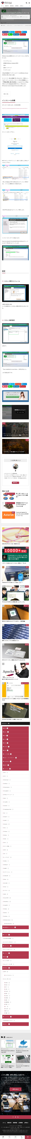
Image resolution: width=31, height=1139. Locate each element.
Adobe (6, 860)
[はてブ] (24, 32)
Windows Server (16, 16)
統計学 (6, 765)
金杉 (7, 1000)
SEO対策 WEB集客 (8, 938)
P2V (5, 772)
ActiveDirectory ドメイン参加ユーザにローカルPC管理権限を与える (15, 699)
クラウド (7, 890)
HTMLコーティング (8, 794)
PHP (6, 849)
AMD (6, 750)
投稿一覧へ (15, 482)
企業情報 (16, 5)
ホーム (2, 5)
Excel (6, 886)
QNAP (6, 820)
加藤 (27, 586)
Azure (6, 731)
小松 (7, 989)
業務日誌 (7, 967)
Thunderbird (7, 761)
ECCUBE (6, 883)
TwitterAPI (7, 875)
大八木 (7, 1008)
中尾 (7, 1004)
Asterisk (6, 805)
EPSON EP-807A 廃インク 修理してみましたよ (12, 719)
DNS (5, 798)
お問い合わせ (15, 1089)
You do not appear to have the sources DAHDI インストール (22, 514)
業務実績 (11, 5)
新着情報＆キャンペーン (10, 927)
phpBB (6, 868)
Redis (6, 838)
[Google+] (18, 32)
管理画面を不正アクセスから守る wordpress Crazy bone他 (22, 504)
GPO (6, 742)
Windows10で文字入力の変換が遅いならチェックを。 (13, 601)
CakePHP (6, 905)
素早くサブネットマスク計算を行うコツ (10, 640)
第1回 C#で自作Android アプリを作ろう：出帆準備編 (13, 621)
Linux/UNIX (7, 897)
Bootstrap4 (7, 779)
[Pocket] (5, 34)
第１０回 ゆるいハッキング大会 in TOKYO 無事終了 (22, 495)
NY (6, 987)
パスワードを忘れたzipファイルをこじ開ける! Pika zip (14, 563)
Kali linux (6, 783)
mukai (7, 995)
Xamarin (26, 605)
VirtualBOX (7, 790)
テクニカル (7, 768)
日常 (6, 971)
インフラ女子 (7, 960)
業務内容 (7, 5)
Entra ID (6, 746)
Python (6, 835)
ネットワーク (7, 1016)
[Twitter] (12, 32)
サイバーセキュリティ (7, 16)
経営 (6, 728)
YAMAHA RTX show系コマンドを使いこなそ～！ (12, 582)
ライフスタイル (9, 975)
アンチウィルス (24, 16)
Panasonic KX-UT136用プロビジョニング (22, 1066)
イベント (7, 931)
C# (5, 853)
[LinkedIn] (16, 34)
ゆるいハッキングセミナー (10, 757)
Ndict (7, 982)
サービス (7, 934)
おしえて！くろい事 (9, 964)
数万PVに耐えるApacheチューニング (10, 679)
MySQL (6, 908)
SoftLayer (7, 864)
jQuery (6, 912)
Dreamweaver (7, 787)
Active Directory (25, 683)
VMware (6, 831)
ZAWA (7, 997)
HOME (3, 25)
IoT (5, 813)
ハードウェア (7, 857)
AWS (6, 894)
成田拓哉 (8, 1002)
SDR (5, 735)
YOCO (7, 991)
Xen (5, 827)
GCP (6, 739)
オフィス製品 (7, 846)
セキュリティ (9, 25)
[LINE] (10, 34)
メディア (7, 953)
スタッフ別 (7, 978)
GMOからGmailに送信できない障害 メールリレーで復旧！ (7, 1066)
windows (7, 916)
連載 (6, 956)
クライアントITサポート (9, 942)
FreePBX (6, 801)
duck (7, 984)
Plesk (6, 879)
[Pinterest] (22, 34)
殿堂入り (6, 1024)
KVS (5, 842)
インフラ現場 (7, 754)
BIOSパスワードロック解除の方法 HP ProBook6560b (13, 659)
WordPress (7, 901)
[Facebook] (5, 32)
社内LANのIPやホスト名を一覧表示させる (11, 543)
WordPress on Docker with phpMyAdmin (22, 1051)
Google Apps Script (8, 809)
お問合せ (21, 5)
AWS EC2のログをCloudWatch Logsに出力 (8, 1051)
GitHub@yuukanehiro (22, 478)
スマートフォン (8, 872)
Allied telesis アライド (9, 1020)
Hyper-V (6, 816)
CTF (5, 776)
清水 (7, 993)
